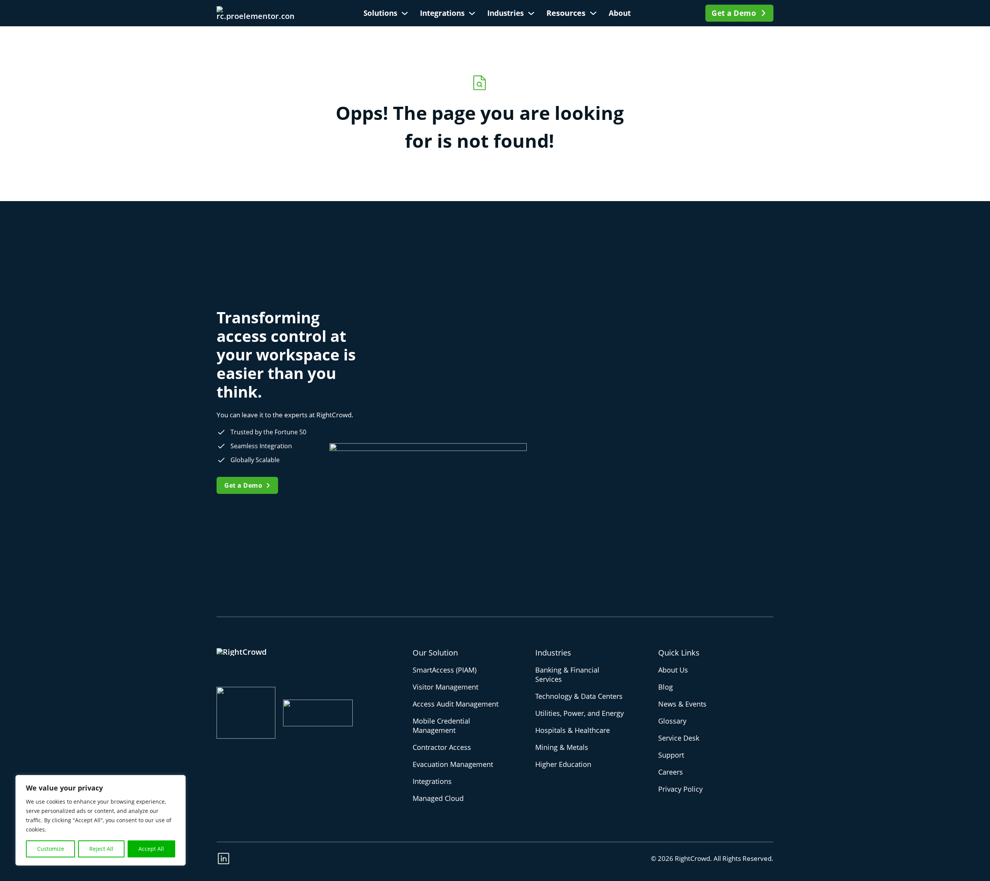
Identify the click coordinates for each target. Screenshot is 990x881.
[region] (100, 820)
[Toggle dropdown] (404, 13)
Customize (50, 848)
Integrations (442, 13)
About (620, 13)
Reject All (101, 848)
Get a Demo (734, 13)
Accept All (151, 848)
